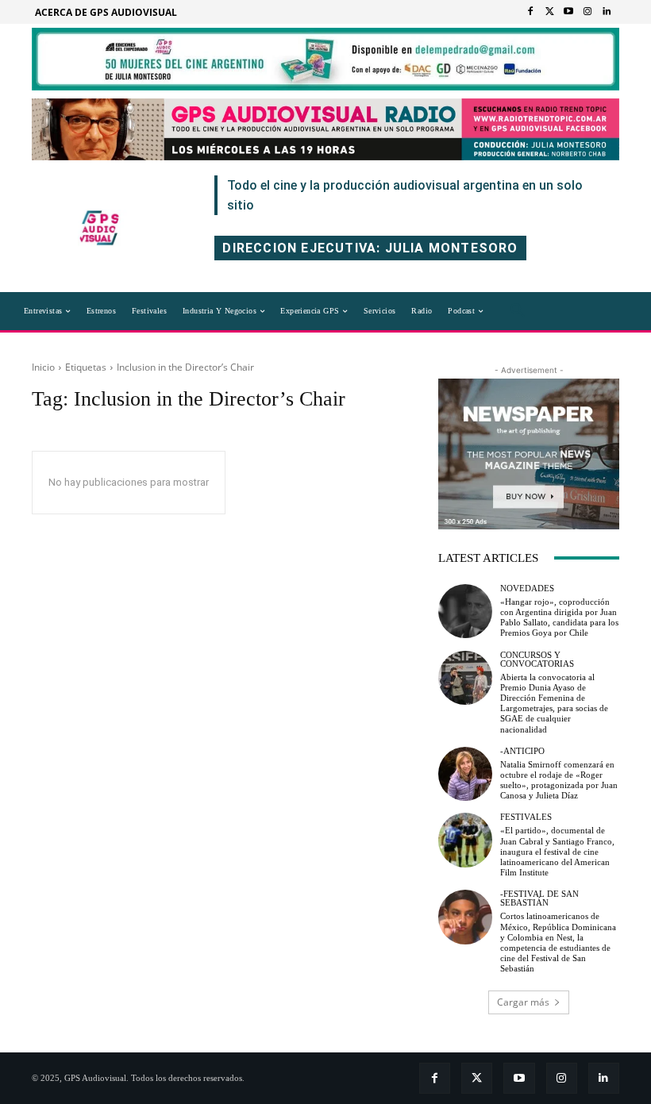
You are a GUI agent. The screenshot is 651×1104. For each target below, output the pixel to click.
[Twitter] (549, 11)
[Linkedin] (606, 11)
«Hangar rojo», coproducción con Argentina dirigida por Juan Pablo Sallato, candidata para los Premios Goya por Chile (559, 617)
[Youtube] (568, 11)
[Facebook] (530, 11)
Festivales (526, 817)
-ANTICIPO (522, 751)
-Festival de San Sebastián (539, 898)
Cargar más (523, 1002)
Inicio (43, 367)
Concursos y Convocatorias (537, 659)
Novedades (527, 588)
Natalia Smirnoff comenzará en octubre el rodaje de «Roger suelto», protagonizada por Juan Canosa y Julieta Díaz (559, 780)
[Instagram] (587, 11)
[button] (518, 311)
